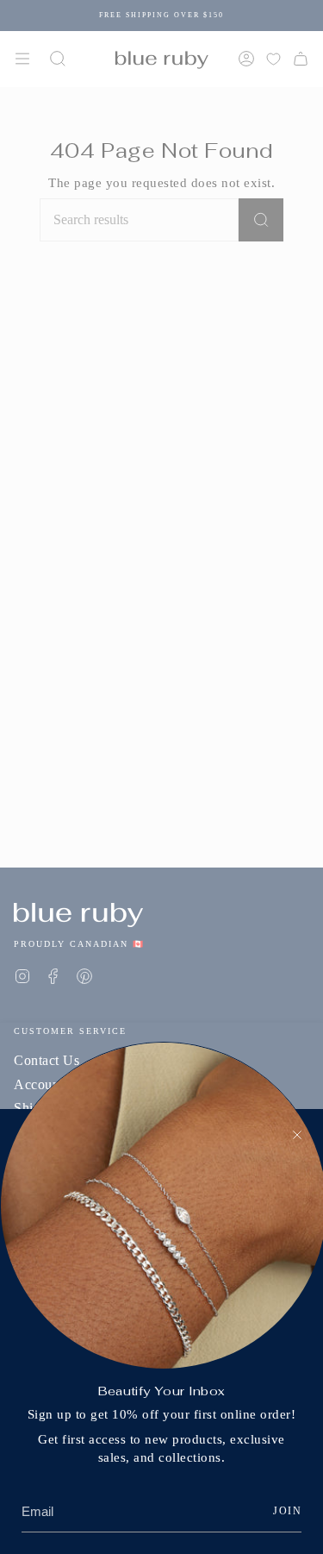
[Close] (297, 1135)
